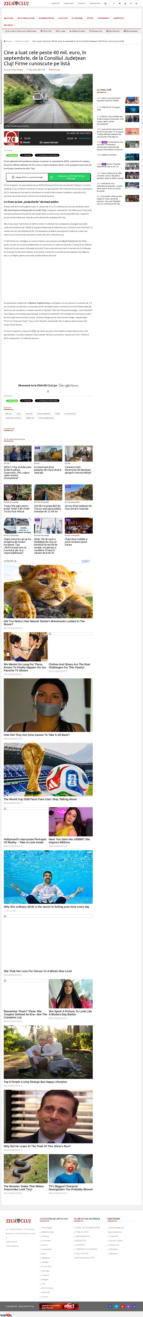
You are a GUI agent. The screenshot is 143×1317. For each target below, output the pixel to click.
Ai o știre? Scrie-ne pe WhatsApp (21, 31)
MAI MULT (9, 25)
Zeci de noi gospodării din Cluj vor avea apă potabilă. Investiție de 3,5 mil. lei (47, 508)
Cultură (45, 1275)
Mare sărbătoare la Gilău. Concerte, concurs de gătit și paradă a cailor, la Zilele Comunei (110, 175)
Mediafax (113, 1249)
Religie (45, 1279)
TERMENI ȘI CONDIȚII (86, 1249)
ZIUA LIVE (47, 31)
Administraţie (46, 18)
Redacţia (55, 3)
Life (43, 1283)
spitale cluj (30, 418)
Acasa (9, 41)
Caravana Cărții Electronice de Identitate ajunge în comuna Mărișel (78, 470)
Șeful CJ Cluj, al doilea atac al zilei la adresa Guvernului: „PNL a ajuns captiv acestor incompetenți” (17, 472)
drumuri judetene (43, 414)
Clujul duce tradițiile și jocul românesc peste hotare (76, 542)
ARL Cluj (9, 414)
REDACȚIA (80, 1240)
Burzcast (69, 1312)
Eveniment (103, 18)
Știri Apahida (132, 31)
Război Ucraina (78, 31)
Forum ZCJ (47, 1266)
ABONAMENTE (82, 1236)
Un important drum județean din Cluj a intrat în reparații (48, 470)
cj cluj (18, 414)
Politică (63, 18)
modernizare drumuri (13, 418)
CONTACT (80, 1245)
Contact (82, 3)
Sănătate (119, 18)
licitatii (57, 414)
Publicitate (69, 3)
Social (44, 1245)
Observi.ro (114, 1245)
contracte (28, 414)
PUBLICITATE (82, 1232)
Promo (45, 1296)
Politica (45, 1236)
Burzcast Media (82, 1312)
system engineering (46, 418)
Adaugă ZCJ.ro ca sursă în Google (29, 177)
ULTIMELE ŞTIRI (26, 18)
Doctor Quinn (115, 1240)
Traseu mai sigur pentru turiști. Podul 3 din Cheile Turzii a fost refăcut (17, 508)
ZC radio (61, 31)
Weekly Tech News (107, 155)
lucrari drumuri (70, 414)
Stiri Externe (47, 1288)
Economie (77, 18)
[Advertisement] (48, 279)
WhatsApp (95, 3)
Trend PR (113, 1236)
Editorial (46, 1292)
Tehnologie (47, 1227)
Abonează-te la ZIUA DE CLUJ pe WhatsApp (71, 177)
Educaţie (45, 1270)
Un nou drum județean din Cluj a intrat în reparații (78, 507)
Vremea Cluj (96, 31)
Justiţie (45, 1262)
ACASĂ (9, 18)
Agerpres (113, 1253)
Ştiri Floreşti (114, 31)
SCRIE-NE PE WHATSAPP (87, 1227)
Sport (90, 18)
